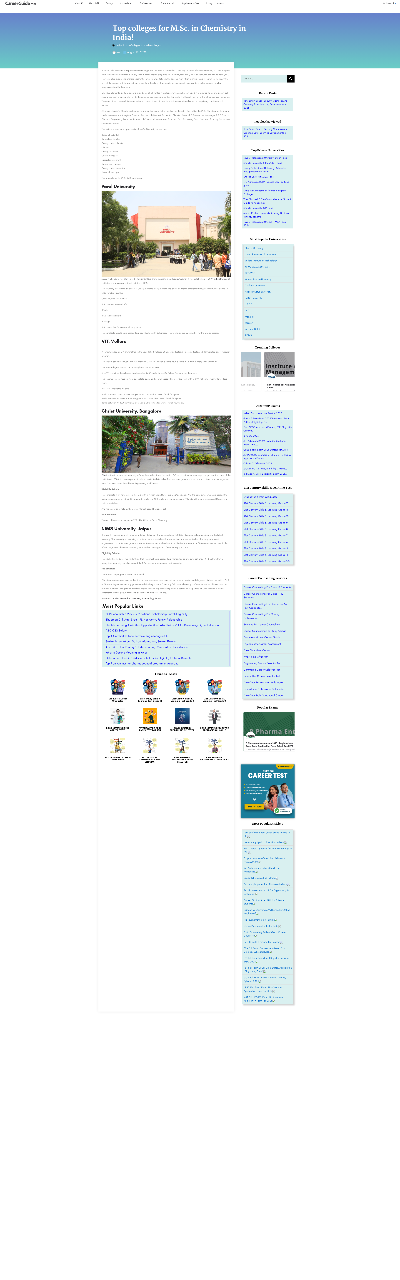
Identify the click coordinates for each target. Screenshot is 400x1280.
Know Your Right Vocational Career (263, 695)
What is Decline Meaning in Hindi (126, 652)
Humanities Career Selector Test (262, 676)
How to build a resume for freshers (262, 941)
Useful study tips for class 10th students (264, 842)
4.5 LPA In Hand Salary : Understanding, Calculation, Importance (147, 647)
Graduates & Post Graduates (260, 496)
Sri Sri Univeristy (253, 297)
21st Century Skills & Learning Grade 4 (266, 554)
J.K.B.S (248, 335)
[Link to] (118, 692)
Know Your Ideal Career (257, 650)
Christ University (109, 475)
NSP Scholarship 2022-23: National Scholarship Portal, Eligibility (146, 614)
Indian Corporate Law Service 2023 (262, 413)
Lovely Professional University (260, 254)
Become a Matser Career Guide (262, 637)
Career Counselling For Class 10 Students (267, 587)
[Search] (291, 79)
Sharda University (254, 248)
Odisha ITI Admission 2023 (257, 463)
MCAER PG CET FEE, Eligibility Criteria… (265, 468)
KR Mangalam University (257, 266)
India (119, 45)
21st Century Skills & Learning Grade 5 (266, 548)
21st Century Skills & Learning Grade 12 (266, 503)
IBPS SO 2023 (251, 435)
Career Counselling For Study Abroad (265, 630)
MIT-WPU (250, 273)
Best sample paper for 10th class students (265, 884)
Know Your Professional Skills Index (263, 682)
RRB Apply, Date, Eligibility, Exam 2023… (265, 473)
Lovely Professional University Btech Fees (265, 157)
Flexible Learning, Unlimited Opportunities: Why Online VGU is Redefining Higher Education (163, 625)
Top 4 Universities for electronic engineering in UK (137, 636)
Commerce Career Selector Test (262, 669)
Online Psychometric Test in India (261, 925)
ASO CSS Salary (116, 630)
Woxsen (249, 322)
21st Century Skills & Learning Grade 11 (266, 509)
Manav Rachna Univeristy (258, 279)
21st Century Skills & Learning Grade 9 (266, 522)
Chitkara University (255, 285)
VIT (103, 352)
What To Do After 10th (256, 656)
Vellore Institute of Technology (261, 260)
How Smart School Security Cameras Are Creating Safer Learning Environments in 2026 (265, 104)
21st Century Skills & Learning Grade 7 (266, 535)
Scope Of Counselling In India (260, 877)
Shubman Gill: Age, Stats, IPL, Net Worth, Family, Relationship (144, 619)
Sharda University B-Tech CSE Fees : (262, 162)
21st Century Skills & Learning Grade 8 (266, 529)
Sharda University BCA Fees (258, 207)
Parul (218, 279)
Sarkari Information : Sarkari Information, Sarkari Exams (141, 641)
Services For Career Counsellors (262, 624)
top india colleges (150, 45)
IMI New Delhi (252, 329)
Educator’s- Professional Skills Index (264, 689)
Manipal (249, 316)
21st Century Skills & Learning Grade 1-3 (267, 561)
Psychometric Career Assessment (262, 643)
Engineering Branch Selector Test (262, 663)
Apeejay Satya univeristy (258, 291)
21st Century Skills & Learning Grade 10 (266, 516)
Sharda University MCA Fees (258, 176)
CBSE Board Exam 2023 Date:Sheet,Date (265, 449)
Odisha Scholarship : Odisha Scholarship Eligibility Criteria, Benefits (148, 658)
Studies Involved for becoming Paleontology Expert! (136, 598)
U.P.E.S (248, 304)
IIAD (247, 310)
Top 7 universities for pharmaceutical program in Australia (142, 663)
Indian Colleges (131, 45)
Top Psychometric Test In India (259, 919)
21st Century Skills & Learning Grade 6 (266, 542)
